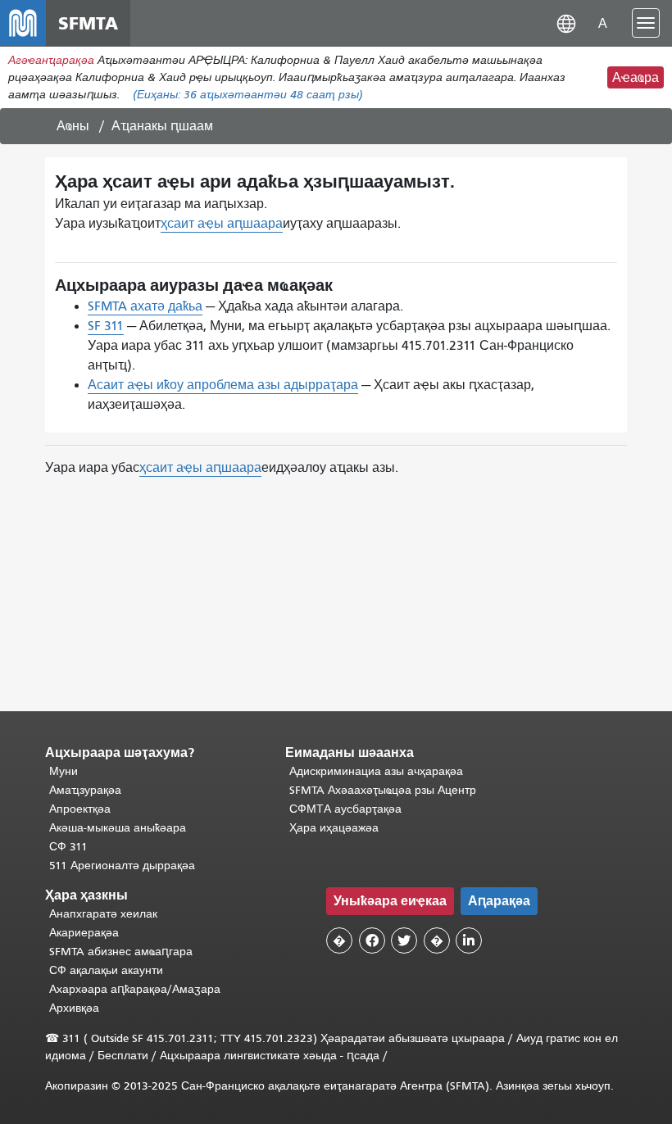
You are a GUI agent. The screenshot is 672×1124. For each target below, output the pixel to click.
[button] (566, 22)
